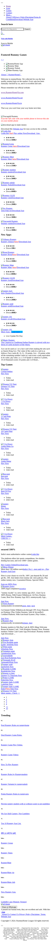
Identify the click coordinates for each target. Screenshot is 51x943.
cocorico (22, 589)
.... (7, 706)
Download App (34, 133)
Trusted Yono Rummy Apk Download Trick (28, 929)
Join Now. (5, 619)
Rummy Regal (9, 254)
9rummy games (7, 223)
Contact (9, 13)
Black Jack (5, 521)
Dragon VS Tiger (8, 386)
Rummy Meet (9, 159)
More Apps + (6, 332)
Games (8, 11)
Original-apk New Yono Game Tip (30, 928)
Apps (8, 8)
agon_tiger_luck (28, 606)
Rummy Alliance (10, 242)
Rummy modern (7, 172)
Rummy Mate (9, 267)
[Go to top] (2, 925)
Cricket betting (7, 371)
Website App (18, 129)
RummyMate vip (7, 872)
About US (10, 17)
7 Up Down (5, 401)
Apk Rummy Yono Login (23, 933)
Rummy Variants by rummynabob (14, 784)
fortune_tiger (27, 623)
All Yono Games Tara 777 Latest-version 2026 (27, 932)
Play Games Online (8, 565)
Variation (4, 653)
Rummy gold (6, 306)
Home (8, 6)
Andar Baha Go (7, 446)
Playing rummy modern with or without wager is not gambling (25, 804)
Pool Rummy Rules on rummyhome (15, 725)
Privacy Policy (19, 17)
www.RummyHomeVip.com (12, 92)
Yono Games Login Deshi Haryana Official (20, 936)
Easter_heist (5, 645)
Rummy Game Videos (9, 755)
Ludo (3, 684)
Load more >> (17, 332)
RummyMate (6, 863)
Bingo (3, 506)
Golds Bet (7, 133)
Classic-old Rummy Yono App (17, 938)
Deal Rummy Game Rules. (11, 735)
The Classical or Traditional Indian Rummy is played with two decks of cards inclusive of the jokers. (25, 343)
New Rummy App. (8, 892)
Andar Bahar (6, 461)
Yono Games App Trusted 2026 (11, 928)
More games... (6, 693)
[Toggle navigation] (2, 2)
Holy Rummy (6, 293)
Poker (3, 680)
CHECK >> (6, 538)
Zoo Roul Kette (7, 658)
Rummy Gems (9, 146)
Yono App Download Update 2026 (19, 937)
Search (27, 29)
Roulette (4, 671)
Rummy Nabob (7, 185)
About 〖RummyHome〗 (11, 75)
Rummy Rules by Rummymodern (14, 774)
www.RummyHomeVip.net (12, 98)
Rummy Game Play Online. (12, 745)
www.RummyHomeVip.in (11, 103)
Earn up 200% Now (9, 584)
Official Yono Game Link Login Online (27, 930)
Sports (3, 667)
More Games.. (6, 536)
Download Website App (23, 19)
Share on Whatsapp (9, 907)
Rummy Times (7, 853)
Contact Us (14, 914)
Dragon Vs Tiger (7, 675)
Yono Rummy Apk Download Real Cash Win (23, 934)
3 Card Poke (6, 416)
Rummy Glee (6, 198)
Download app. (22, 565)
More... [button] (9, 15)
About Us (5, 914)
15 (7, 708)
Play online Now (20, 133)
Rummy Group (7, 843)
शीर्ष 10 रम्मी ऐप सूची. (8, 833)
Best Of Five (6, 491)
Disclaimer (29, 17)
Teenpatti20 (5, 662)
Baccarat (4, 476)
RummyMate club (8, 882)
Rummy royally (7, 319)
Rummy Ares (6, 280)
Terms (42, 914)
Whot (3, 649)
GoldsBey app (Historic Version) (14, 902)
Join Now (5, 601)
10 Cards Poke (7, 431)
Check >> (16, 693)
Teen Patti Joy (6, 211)
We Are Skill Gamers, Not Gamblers (15, 814)
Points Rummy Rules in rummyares (15, 794)
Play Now (5, 374)
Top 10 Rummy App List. (11, 823)
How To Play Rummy (9, 765)
